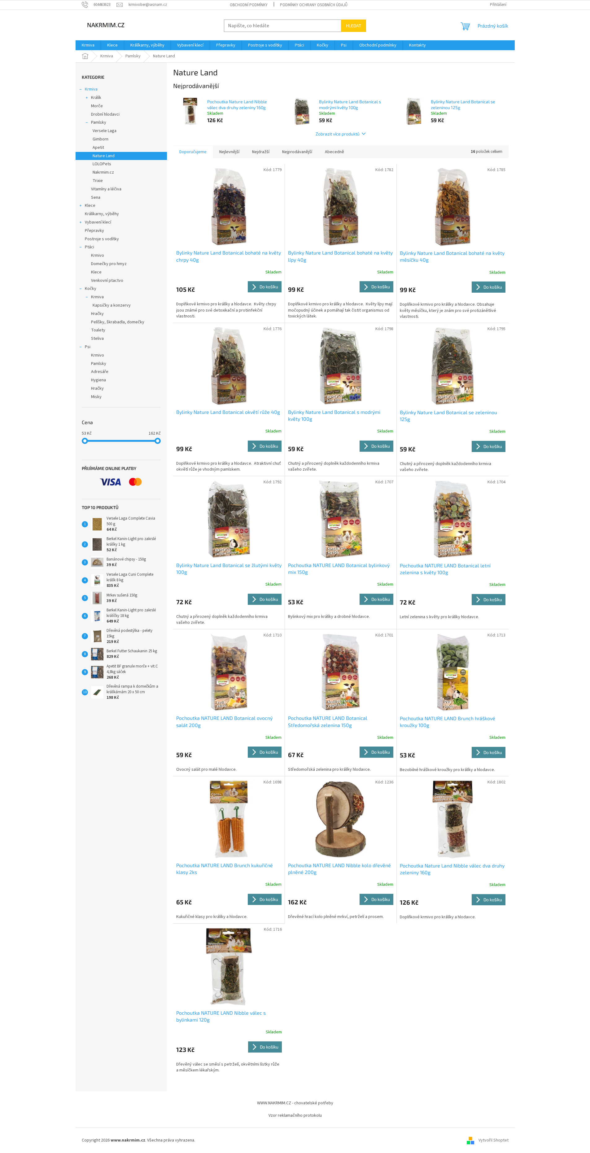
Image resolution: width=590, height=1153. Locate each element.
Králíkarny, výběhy (102, 214)
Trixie (98, 181)
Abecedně (334, 152)
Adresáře (99, 372)
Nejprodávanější (297, 152)
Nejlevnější (229, 152)
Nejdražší (260, 152)
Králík (96, 98)
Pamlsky (98, 122)
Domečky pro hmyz (109, 264)
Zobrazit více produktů (338, 133)
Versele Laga (104, 131)
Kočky (90, 289)
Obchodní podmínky (249, 5)
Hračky (97, 314)
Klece (90, 205)
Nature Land (104, 156)
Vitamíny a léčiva (106, 189)
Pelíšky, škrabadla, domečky (117, 322)
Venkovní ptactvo (107, 280)
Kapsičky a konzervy (112, 305)
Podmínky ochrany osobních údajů (313, 5)
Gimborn (100, 139)
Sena (95, 197)
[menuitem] (88, 45)
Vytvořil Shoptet (494, 1140)
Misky (96, 397)
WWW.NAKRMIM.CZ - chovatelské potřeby (295, 1103)
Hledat (353, 25)
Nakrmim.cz (103, 172)
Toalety (98, 330)
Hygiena (98, 380)
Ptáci (89, 247)
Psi (87, 347)
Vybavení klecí (98, 222)
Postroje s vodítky (102, 239)
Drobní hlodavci (105, 114)
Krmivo (97, 255)
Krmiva (91, 89)
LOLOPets (102, 164)
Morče (97, 106)
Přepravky (94, 231)
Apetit (98, 147)
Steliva (97, 338)
